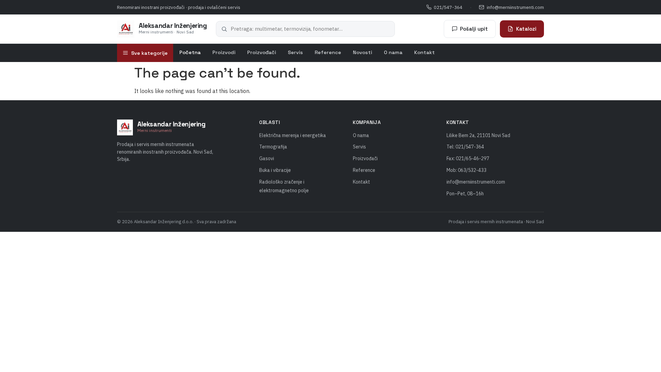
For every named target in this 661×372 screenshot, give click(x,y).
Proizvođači (261, 52)
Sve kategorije (149, 53)
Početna (190, 52)
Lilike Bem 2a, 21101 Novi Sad (478, 135)
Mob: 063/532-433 (466, 170)
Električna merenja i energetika (292, 135)
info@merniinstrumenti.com (515, 7)
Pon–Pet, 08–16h (465, 193)
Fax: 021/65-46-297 (468, 158)
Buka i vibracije (275, 170)
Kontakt (424, 52)
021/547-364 (448, 7)
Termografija (273, 147)
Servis (295, 52)
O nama (393, 52)
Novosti (362, 52)
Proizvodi (223, 52)
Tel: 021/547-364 (465, 147)
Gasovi (266, 158)
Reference (328, 52)
